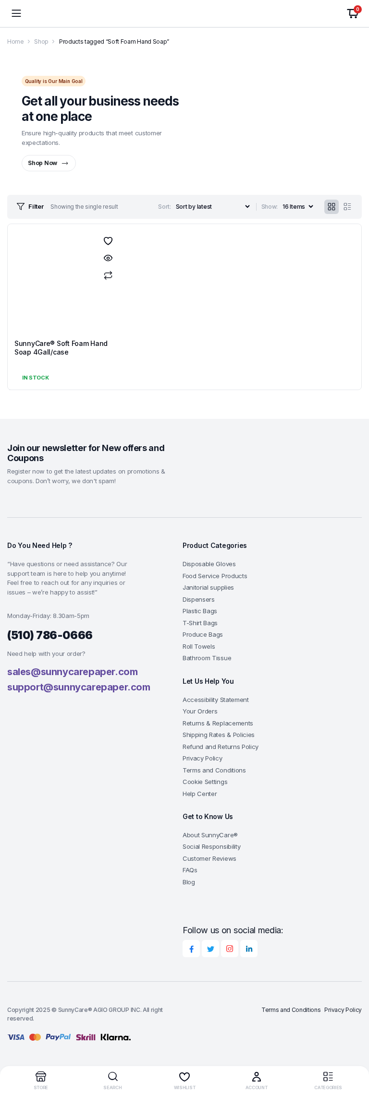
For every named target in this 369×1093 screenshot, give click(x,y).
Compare (108, 275)
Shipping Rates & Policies (219, 734)
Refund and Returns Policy (220, 746)
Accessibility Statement (216, 699)
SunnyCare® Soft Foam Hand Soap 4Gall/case (61, 347)
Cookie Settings (205, 781)
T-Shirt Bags (200, 623)
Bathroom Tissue (207, 658)
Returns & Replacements (218, 723)
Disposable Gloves (209, 564)
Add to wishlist (108, 241)
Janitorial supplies (208, 587)
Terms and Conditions (214, 770)
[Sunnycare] (185, 13)
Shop (41, 41)
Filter (35, 206)
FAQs (190, 870)
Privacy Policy (202, 758)
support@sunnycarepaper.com (78, 687)
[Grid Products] (331, 207)
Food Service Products (215, 576)
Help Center (200, 793)
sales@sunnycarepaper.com (72, 671)
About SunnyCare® (210, 835)
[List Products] (347, 207)
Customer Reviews (209, 858)
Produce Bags (203, 634)
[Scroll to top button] (353, 1049)
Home (15, 41)
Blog (189, 882)
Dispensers (199, 599)
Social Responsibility (211, 846)
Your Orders (200, 711)
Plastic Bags (200, 611)
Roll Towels (199, 646)
